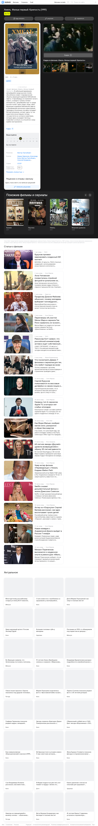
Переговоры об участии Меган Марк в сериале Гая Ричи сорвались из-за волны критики (48, 320)
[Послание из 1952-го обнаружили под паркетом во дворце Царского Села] (79, 623)
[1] (8, 141)
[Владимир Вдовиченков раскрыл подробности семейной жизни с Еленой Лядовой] (79, 653)
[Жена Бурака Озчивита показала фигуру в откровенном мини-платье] (79, 745)
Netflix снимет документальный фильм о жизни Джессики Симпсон (47, 488)
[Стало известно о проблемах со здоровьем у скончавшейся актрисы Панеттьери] (49, 592)
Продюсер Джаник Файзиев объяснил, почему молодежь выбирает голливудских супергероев (48, 299)
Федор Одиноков (23, 156)
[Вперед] (90, 195)
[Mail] (3, 2)
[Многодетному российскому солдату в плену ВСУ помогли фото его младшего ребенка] (18, 592)
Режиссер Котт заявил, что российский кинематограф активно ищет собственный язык (47, 341)
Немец (52, 228)
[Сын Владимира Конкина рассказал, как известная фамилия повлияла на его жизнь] (18, 776)
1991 (6, 77)
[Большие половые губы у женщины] (49, 623)
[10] (36, 141)
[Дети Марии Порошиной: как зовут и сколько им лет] (79, 592)
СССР (19, 163)
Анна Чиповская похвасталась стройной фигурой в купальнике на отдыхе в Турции (46, 278)
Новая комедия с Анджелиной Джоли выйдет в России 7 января (48, 531)
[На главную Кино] (7, 2)
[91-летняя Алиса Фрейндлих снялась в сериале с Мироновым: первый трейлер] (49, 653)
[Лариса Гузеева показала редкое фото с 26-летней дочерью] (79, 684)
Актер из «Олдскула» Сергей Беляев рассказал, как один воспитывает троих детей (48, 510)
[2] (11, 141)
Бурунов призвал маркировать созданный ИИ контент (48, 257)
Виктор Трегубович (24, 153)
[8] (30, 141)
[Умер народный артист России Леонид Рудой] (18, 623)
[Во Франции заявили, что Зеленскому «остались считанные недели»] (18, 653)
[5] (21, 141)
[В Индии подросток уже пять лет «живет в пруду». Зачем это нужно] (49, 776)
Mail (3, 824)
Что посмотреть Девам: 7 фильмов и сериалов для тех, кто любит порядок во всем (48, 362)
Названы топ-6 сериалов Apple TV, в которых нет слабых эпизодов (46, 404)
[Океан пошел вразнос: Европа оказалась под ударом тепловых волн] (18, 684)
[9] (33, 141)
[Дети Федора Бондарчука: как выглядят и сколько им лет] (49, 806)
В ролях (8, 156)
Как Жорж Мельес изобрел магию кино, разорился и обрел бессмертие (47, 425)
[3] (14, 141)
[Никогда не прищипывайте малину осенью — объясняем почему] (18, 806)
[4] (17, 141)
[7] (27, 141)
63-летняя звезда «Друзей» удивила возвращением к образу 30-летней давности (48, 446)
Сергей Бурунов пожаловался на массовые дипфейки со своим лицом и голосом (48, 383)
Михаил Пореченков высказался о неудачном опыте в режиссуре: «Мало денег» (47, 552)
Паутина (31, 228)
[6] (24, 141)
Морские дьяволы (78, 228)
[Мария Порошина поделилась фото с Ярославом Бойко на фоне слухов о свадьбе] (49, 684)
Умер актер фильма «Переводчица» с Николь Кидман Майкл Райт (46, 467)
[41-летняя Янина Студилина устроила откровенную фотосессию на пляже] (79, 806)
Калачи (9, 228)
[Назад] (85, 195)
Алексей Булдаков (23, 160)
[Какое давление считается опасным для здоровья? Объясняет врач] (79, 776)
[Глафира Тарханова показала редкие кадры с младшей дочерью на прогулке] (18, 714)
